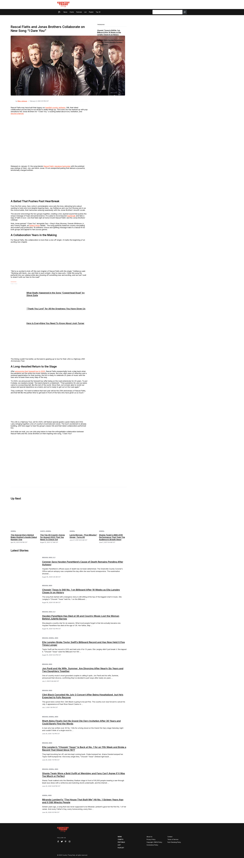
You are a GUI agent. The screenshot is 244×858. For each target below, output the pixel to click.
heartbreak (71, 216)
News (50, 557)
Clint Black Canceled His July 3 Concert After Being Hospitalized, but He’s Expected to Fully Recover (82, 696)
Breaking (45, 557)
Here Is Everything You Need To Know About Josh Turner (55, 323)
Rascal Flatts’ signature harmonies (56, 166)
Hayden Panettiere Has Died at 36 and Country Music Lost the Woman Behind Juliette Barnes (80, 617)
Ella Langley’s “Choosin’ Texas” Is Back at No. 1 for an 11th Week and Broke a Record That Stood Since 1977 (84, 748)
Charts (42, 531)
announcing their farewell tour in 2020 (30, 371)
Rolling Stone (34, 225)
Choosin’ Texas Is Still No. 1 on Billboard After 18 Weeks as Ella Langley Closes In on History (109, 32)
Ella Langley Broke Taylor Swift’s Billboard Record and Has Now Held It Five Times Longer (83, 643)
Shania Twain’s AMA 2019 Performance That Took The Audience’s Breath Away (112, 537)
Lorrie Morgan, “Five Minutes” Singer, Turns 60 (83, 536)
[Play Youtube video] (49, 457)
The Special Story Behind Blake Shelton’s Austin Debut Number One (24, 537)
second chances (17, 114)
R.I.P (54, 557)
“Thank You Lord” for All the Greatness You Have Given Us (55, 308)
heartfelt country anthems (55, 108)
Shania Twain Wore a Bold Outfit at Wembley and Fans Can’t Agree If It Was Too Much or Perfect (83, 774)
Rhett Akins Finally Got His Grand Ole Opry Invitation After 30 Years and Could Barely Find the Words (81, 722)
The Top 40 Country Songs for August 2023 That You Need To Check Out (52, 537)
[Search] (184, 12)
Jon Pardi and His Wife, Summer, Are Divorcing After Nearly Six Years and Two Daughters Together (82, 670)
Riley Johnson (22, 101)
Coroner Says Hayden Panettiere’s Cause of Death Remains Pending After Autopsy (110, 42)
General (13, 531)
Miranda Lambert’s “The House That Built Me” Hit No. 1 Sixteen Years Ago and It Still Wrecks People (82, 801)
